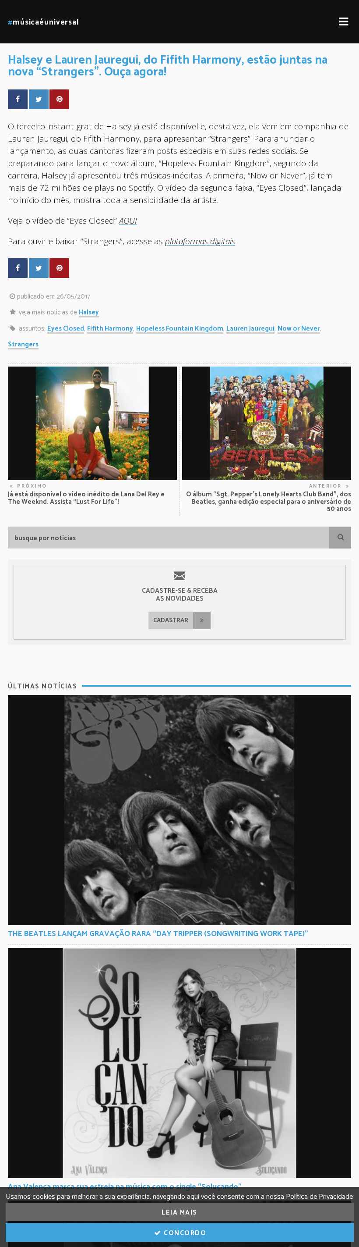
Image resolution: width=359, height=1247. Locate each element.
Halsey (89, 312)
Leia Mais (179, 1212)
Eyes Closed (65, 328)
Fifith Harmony (110, 328)
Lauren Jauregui (250, 328)
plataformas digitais (200, 240)
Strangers (23, 344)
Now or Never (299, 328)
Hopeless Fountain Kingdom (179, 328)
